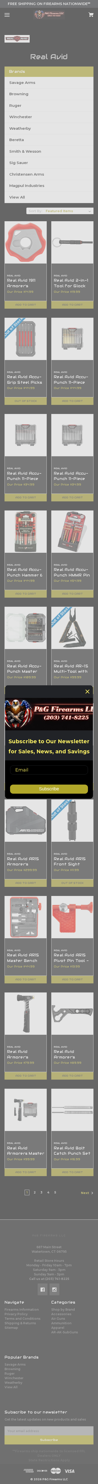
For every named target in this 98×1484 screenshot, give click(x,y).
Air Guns (58, 1318)
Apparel (57, 1328)
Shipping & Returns (20, 1323)
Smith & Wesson (25, 151)
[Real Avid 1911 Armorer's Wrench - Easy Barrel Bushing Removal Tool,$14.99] (25, 242)
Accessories (61, 1314)
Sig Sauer (18, 162)
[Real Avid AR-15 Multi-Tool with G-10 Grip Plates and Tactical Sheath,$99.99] (72, 628)
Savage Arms (22, 82)
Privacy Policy (16, 1314)
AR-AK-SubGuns (64, 1332)
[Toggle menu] (11, 15)
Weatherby (20, 128)
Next (85, 1193)
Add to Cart (25, 304)
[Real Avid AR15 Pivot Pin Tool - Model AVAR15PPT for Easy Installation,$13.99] (72, 917)
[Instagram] (54, 1289)
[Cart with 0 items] (84, 13)
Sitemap (11, 1328)
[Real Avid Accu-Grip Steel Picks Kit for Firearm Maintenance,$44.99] (25, 339)
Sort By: (35, 211)
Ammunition (61, 1323)
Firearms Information (22, 1309)
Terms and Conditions (22, 1318)
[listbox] (68, 211)
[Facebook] (42, 1289)
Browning (18, 93)
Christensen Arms (26, 174)
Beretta (16, 139)
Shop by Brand (63, 1309)
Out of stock (26, 401)
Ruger (15, 105)
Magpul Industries (26, 185)
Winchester (20, 116)
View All (17, 197)
